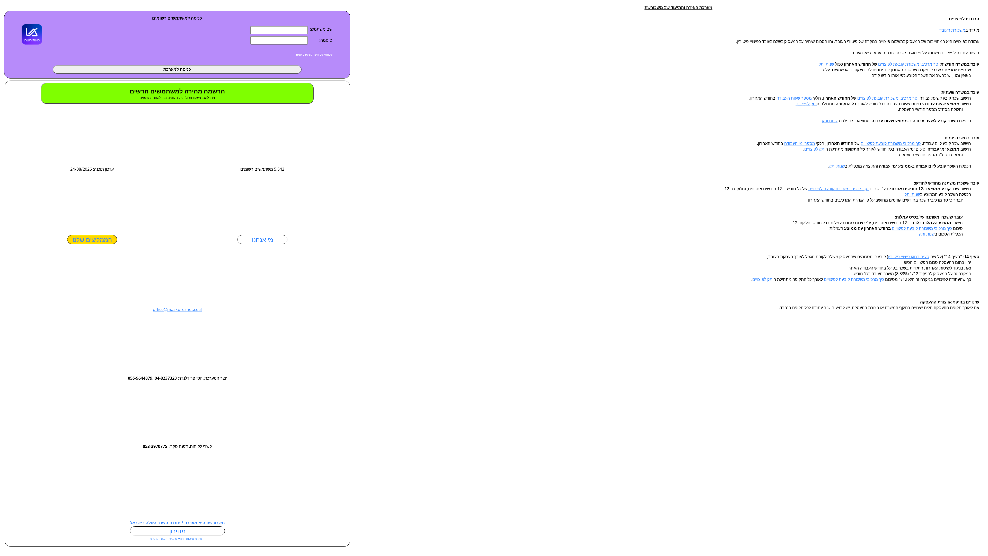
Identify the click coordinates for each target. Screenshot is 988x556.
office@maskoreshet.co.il (177, 309)
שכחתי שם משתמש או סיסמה (314, 54)
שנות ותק (826, 64)
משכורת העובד (952, 30)
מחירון (177, 531)
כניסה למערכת (177, 69)
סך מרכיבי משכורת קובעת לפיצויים (908, 64)
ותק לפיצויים (806, 104)
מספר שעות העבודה (794, 98)
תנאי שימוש (176, 539)
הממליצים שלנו (92, 239)
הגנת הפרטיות (158, 539)
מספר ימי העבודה (799, 143)
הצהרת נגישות (194, 539)
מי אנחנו (262, 239)
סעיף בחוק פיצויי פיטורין (908, 256)
